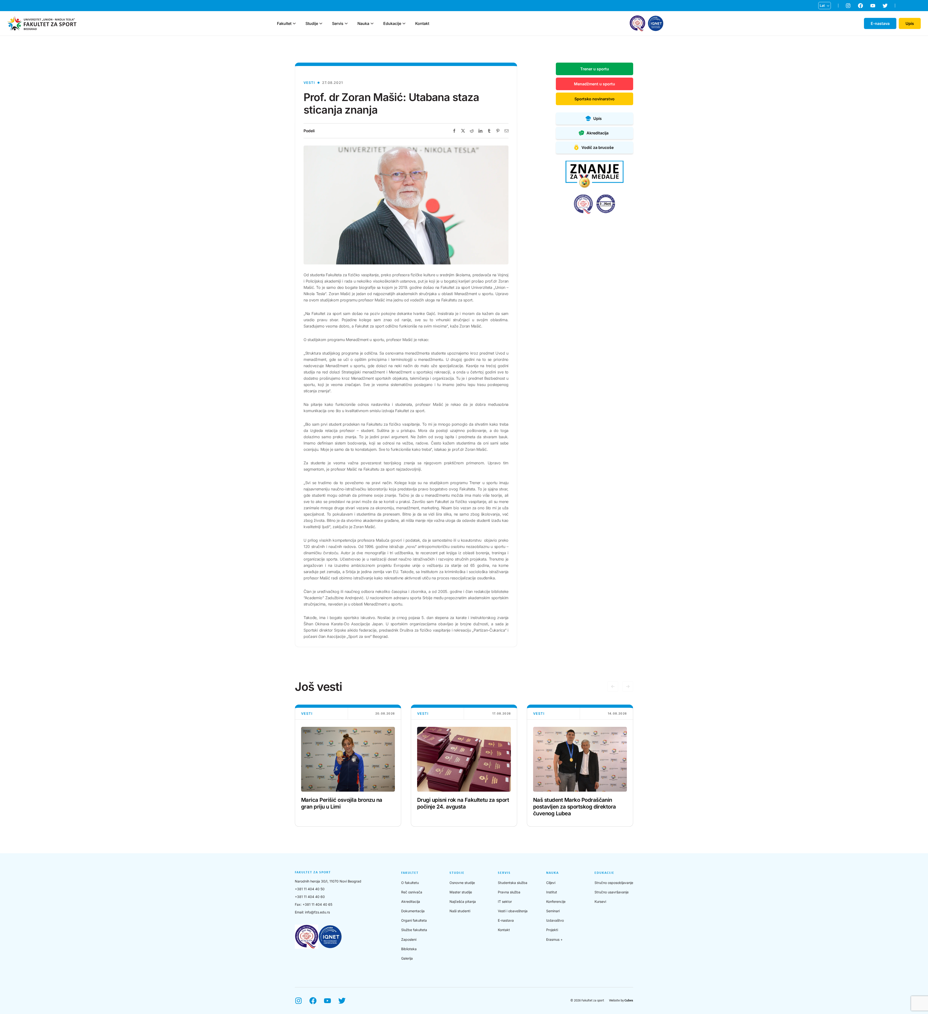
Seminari (553, 911)
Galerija (407, 958)
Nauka (363, 23)
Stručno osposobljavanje (613, 883)
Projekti (552, 930)
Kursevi (600, 901)
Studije (311, 23)
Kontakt (422, 23)
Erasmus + (554, 939)
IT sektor (505, 901)
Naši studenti (460, 911)
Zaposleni (408, 939)
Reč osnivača (411, 892)
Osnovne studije (462, 883)
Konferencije (556, 901)
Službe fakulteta (414, 930)
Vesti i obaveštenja (513, 911)
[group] (348, 766)
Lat (822, 5)
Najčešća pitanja (463, 901)
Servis (337, 23)
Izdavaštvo (555, 920)
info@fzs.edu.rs (317, 912)
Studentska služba (512, 883)
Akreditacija (410, 901)
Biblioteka (409, 949)
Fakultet (284, 23)
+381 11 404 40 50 (310, 889)
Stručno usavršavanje (611, 892)
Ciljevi (550, 883)
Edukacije (392, 23)
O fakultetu (410, 883)
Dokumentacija (413, 911)
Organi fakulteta (414, 920)
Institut (551, 892)
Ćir (822, 13)
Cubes (628, 1000)
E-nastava (506, 920)
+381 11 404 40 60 (310, 897)
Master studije (461, 892)
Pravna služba (509, 892)
